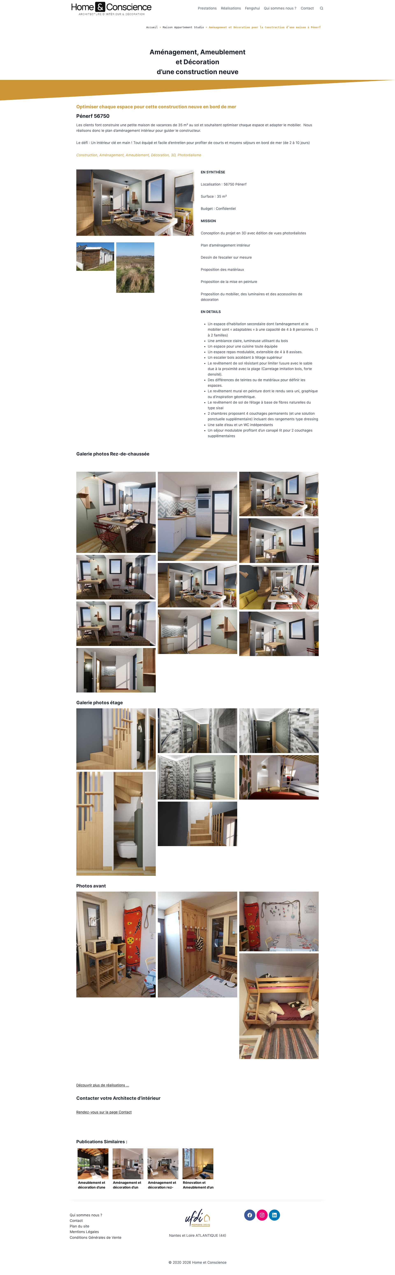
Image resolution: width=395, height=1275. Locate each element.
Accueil (152, 27)
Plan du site (79, 1226)
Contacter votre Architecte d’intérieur (118, 1098)
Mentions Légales (84, 1232)
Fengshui (252, 8)
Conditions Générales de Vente (95, 1237)
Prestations (207, 8)
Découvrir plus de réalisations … (102, 1085)
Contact (307, 8)
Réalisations (231, 8)
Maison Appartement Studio (183, 27)
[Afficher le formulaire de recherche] (321, 8)
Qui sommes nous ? (280, 8)
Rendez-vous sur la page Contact (104, 1112)
